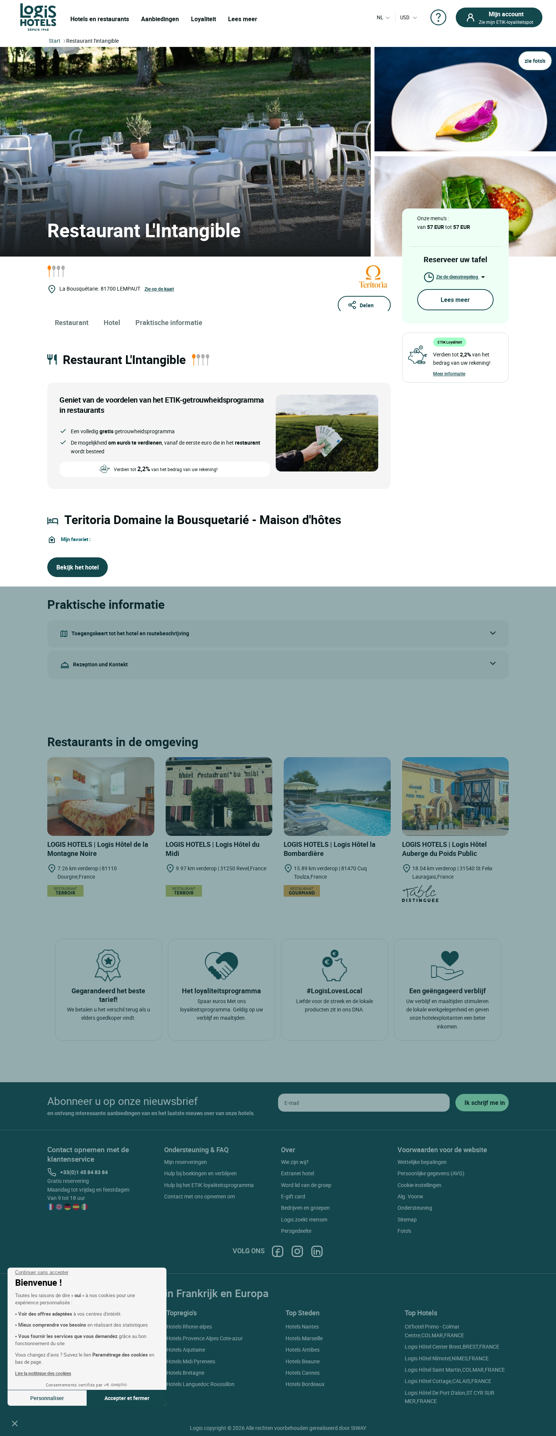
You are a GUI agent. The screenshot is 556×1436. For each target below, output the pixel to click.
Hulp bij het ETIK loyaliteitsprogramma (209, 1185)
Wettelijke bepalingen (422, 1161)
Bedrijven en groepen (305, 1207)
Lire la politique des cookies (43, 1373)
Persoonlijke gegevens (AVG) (431, 1173)
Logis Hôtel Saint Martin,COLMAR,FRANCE (455, 1369)
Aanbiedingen (160, 19)
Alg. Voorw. (411, 1196)
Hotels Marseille (304, 1338)
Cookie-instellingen (419, 1185)
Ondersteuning (415, 1207)
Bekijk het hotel (77, 567)
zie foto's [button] (535, 60)
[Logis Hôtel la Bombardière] (337, 796)
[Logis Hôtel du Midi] (219, 796)
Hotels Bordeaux (305, 1384)
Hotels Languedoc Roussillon (200, 1384)
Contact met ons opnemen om (199, 1196)
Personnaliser (47, 1398)
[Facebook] (277, 1250)
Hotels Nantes (302, 1326)
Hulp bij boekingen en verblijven (200, 1173)
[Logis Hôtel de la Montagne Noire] (100, 796)
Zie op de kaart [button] (159, 289)
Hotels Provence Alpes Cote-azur (204, 1338)
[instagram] (297, 1250)
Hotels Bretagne (185, 1372)
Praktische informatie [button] (168, 322)
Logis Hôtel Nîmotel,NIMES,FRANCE (447, 1358)
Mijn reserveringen (185, 1161)
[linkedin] (317, 1250)
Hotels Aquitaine (185, 1349)
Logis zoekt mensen (304, 1219)
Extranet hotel (297, 1173)
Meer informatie (449, 373)
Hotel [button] (112, 322)
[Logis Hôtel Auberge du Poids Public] (455, 796)
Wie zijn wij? (295, 1161)
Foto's (404, 1230)
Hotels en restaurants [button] (99, 19)
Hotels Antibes (303, 1349)
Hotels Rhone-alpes (189, 1326)
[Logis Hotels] (38, 16)
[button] (15, 1423)
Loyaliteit (203, 19)
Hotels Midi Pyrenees (190, 1361)
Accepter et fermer (126, 1398)
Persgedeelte (296, 1230)
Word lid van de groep (306, 1185)
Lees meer (242, 19)
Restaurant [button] (72, 322)
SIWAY (358, 1427)
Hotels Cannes (303, 1372)
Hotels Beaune (303, 1361)
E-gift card (293, 1196)
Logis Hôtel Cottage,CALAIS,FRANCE (448, 1381)
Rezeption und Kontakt (100, 664)
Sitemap (407, 1219)
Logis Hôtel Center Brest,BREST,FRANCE (452, 1346)
